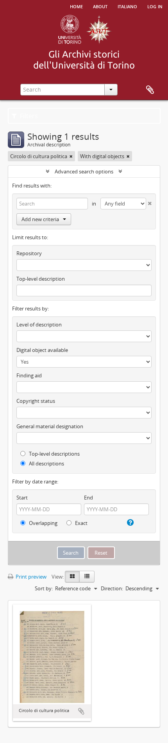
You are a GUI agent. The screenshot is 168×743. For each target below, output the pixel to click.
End (88, 497)
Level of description (39, 324)
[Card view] (72, 576)
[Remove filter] (71, 156)
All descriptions (46, 463)
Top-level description (40, 278)
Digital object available (42, 349)
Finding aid (29, 375)
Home (76, 6)
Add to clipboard (81, 711)
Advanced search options (84, 171)
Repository (29, 253)
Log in (155, 6)
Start (22, 497)
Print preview (30, 576)
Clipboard (150, 90)
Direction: (112, 588)
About (100, 6)
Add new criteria (40, 219)
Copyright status (35, 400)
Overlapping (42, 523)
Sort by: (44, 588)
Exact (81, 523)
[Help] (129, 523)
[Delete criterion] (149, 202)
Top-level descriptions (54, 453)
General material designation (49, 426)
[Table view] (87, 576)
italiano (127, 6)
